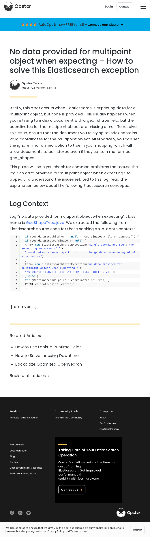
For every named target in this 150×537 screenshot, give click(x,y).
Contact (124, 6)
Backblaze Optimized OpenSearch (48, 364)
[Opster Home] (17, 6)
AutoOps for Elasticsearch (24, 417)
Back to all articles (28, 375)
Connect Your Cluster (104, 25)
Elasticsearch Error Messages (26, 467)
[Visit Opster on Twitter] (28, 513)
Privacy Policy (56, 531)
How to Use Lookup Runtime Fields (48, 347)
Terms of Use (78, 531)
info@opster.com (109, 429)
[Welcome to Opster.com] (128, 512)
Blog (12, 456)
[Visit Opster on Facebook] (12, 513)
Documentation (18, 450)
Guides (14, 462)
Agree (137, 529)
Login (109, 6)
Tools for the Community (68, 417)
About (103, 417)
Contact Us (69, 490)
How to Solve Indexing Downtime (47, 355)
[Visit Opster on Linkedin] (20, 513)
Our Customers (108, 423)
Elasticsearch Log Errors (23, 473)
